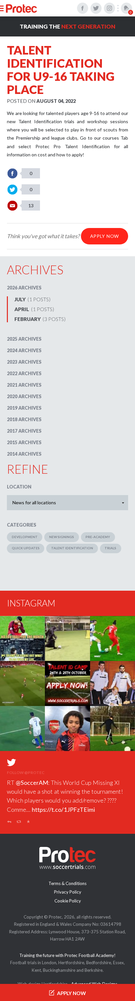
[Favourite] (28, 823)
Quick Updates (26, 548)
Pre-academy (98, 537)
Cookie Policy (67, 900)
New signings (61, 537)
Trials (110, 548)
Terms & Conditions (67, 883)
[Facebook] (82, 8)
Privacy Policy (67, 892)
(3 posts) (40, 319)
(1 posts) (32, 299)
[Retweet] (18, 823)
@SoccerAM (32, 782)
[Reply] (9, 823)
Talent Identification (72, 548)
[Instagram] (109, 8)
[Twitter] (96, 8)
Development (25, 537)
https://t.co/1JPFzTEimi (63, 809)
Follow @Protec (25, 772)
